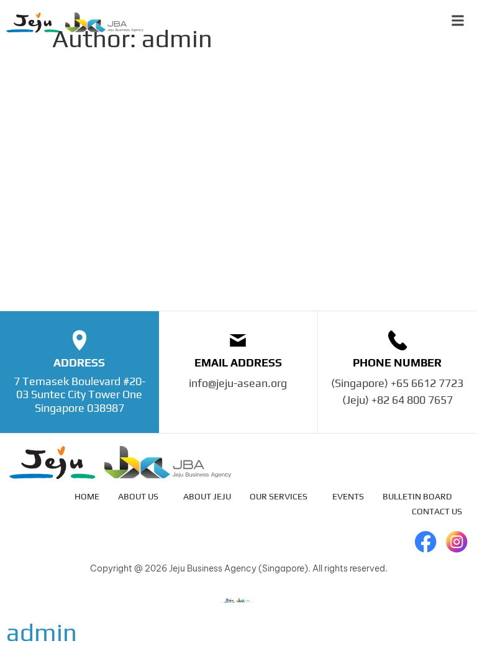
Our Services (278, 496)
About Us (138, 496)
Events (348, 496)
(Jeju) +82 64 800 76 (391, 399)
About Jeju (207, 496)
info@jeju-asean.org (238, 382)
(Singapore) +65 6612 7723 (397, 382)
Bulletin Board (417, 496)
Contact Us (437, 511)
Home (87, 496)
